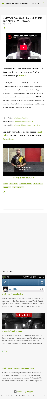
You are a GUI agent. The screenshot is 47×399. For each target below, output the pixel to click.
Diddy (5, 184)
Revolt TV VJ (38, 184)
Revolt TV (13, 184)
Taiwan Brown (18, 187)
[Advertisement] (23, 239)
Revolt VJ (22, 76)
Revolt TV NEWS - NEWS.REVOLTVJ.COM (22, 3)
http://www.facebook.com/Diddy (24, 121)
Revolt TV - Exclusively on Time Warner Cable (18, 368)
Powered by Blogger (25, 392)
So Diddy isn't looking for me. (12, 331)
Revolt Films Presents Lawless (12, 294)
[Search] (44, 3)
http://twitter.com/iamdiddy (20, 118)
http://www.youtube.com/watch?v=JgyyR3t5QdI (26, 125)
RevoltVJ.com (8, 139)
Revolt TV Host (25, 184)
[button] (4, 28)
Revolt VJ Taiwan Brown (23, 178)
